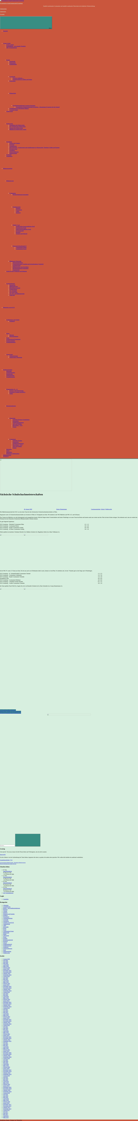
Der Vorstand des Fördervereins (18, 126)
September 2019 (7, 1074)
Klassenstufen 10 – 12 (12, 389)
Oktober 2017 (6, 1107)
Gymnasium (13, 193)
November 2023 (7, 1003)
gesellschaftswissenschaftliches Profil (25, 226)
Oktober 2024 (6, 989)
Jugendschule (16, 270)
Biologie (5, 909)
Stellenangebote (7, 455)
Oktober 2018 (6, 1090)
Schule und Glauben (15, 143)
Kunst (4, 928)
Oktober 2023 (6, 1005)
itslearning (9, 449)
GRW (4, 925)
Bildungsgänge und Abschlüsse (21, 267)
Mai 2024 (5, 995)
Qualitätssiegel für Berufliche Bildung (19, 108)
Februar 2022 (6, 1034)
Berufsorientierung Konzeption (20, 194)
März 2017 (6, 1117)
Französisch (19, 209)
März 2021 (6, 1048)
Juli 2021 (5, 1042)
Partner (14, 427)
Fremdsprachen (17, 207)
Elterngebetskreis (14, 336)
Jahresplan (9, 371)
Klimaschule (13, 93)
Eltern (7, 333)
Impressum (3, 11)
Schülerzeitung (13, 289)
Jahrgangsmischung (18, 262)
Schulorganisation (7, 369)
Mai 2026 (5, 963)
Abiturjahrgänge (14, 356)
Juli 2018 (5, 1094)
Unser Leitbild (10, 44)
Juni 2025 (5, 977)
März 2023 (6, 1015)
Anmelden (5, 899)
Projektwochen (13, 149)
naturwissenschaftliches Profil (23, 229)
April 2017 (6, 1116)
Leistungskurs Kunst (21, 249)
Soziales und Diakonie (21, 233)
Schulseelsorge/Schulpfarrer (13, 339)
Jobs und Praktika (17, 424)
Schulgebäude (13, 64)
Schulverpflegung (14, 152)
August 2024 (6, 992)
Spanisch (18, 212)
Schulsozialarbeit (10, 340)
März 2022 (6, 1032)
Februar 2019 (6, 1084)
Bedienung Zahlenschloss (12, 453)
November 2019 (7, 1071)
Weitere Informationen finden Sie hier (8, 863)
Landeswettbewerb (7, 710)
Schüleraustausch (7, 944)
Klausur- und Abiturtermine (16, 390)
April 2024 (6, 996)
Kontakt (2, 14)
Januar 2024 (6, 1001)
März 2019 (6, 1083)
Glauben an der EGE (8, 922)
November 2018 (7, 1088)
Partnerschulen (13, 153)
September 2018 (7, 1091)
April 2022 (6, 1031)
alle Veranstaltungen (8, 893)
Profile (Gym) (16, 225)
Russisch (18, 232)
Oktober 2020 (6, 1055)
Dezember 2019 (7, 1070)
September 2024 (7, 990)
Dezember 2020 (7, 1052)
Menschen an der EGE (9, 307)
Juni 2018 (5, 1096)
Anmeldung (9, 156)
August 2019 (6, 1075)
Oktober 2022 (6, 1022)
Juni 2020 (5, 1061)
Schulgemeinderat (10, 342)
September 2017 (7, 1109)
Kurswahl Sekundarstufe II (19, 246)
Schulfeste (12, 150)
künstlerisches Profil (21, 228)
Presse (4, 937)
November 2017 (7, 1106)
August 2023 (6, 1008)
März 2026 (6, 966)
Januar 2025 (6, 985)
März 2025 (6, 982)
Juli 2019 (5, 1077)
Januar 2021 (6, 1051)
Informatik (5, 927)
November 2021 (7, 1038)
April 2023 (6, 1013)
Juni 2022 (5, 1028)
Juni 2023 (5, 1011)
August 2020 (6, 1058)
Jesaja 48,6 (3, 854)
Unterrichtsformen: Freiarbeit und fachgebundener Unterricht (28, 264)
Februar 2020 (6, 1067)
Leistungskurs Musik (21, 247)
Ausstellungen (13, 146)
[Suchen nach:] (7, 845)
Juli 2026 (5, 960)
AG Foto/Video (13, 292)
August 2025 (6, 976)
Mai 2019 (5, 1080)
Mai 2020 (5, 1062)
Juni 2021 (5, 1044)
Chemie (5, 911)
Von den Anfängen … (18, 78)
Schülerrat (12, 321)
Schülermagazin (7, 945)
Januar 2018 (6, 1103)
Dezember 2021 (7, 1037)
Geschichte (12, 76)
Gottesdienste (6, 924)
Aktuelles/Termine (17, 440)
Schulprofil (12, 61)
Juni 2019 (5, 1078)
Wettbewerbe (108, 509)
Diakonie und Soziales (9, 914)
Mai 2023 (5, 1012)
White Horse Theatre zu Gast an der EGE (10, 711)
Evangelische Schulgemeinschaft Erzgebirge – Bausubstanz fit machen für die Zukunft (38, 107)
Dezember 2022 (7, 1019)
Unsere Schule (7, 43)
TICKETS (6, 456)
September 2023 (7, 1006)
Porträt (8, 60)
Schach (103, 509)
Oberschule (12, 418)
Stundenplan (9, 374)
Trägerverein (9, 111)
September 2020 (7, 1057)
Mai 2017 (5, 1114)
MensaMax (9, 452)
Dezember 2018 (7, 1087)
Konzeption (12, 81)
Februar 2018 (6, 1101)
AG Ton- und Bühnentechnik (17, 293)
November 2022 (7, 1021)
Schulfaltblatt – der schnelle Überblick (16, 46)
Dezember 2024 (7, 986)
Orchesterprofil (20, 230)
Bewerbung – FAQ (18, 425)
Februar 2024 (6, 999)
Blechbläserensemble (15, 288)
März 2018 (6, 1100)
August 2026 (6, 959)
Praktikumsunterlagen (18, 422)
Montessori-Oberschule (15, 261)
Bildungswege (10, 181)
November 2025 (7, 972)
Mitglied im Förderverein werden (18, 129)
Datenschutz (3, 9)
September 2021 (7, 1041)
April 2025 (6, 980)
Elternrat (12, 335)
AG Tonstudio (13, 290)
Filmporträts (13, 63)
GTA (1, 710)
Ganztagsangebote (95, 509)
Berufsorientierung (11, 406)
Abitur (11, 393)
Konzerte (12, 144)
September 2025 (7, 975)
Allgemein (5, 905)
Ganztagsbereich (10, 283)
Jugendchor (12, 285)
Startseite (5, 31)
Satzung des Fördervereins (16, 128)
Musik (4, 934)
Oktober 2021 (6, 1039)
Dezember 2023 (7, 1002)
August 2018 (6, 1093)
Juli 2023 (5, 1009)
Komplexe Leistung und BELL (17, 392)
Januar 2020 (6, 1068)
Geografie (5, 919)
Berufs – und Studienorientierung (11, 908)
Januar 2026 (6, 969)
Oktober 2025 (6, 973)
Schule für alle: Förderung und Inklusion (16, 271)
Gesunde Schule (14, 110)
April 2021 (6, 1047)
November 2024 (7, 988)
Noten (8, 450)
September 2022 (7, 1024)
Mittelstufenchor (14, 286)
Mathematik (6, 932)
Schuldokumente (10, 377)
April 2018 (6, 1098)
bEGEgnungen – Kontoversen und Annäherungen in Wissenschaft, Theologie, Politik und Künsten (34, 147)
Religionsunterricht (8, 940)
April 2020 (6, 1064)
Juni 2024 (5, 993)
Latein (17, 211)
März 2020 (6, 1065)
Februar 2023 (6, 1016)
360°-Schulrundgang (11, 47)
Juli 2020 (5, 1060)
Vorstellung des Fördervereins (17, 125)
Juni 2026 (5, 962)
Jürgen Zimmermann (61, 509)
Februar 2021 (6, 1049)
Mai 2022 (5, 1029)
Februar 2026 (6, 967)
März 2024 (6, 998)
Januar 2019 (6, 1086)
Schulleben (9, 141)
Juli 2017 (5, 1111)
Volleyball (12, 295)
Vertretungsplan (10, 375)
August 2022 (6, 1025)
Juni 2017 (5, 1113)
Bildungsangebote (7, 168)
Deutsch (5, 912)
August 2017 (6, 1110)
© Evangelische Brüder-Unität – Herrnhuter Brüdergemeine (13, 862)
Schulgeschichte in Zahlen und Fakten (22, 79)
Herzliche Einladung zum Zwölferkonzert (10, 713)
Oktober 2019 (6, 1073)
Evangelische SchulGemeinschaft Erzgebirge (11, 3)
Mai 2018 (5, 1097)
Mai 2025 (5, 979)
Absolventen (9, 354)
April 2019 (6, 1081)
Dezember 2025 (7, 970)
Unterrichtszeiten (10, 372)
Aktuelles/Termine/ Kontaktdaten (21, 419)
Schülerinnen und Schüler (12, 319)
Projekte (5, 938)
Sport (4, 950)
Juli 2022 (5, 1026)
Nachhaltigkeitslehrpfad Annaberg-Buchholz (24, 105)
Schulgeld (8, 154)
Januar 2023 (6, 1018)
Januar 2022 (6, 1035)
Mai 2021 (5, 1045)
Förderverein (9, 123)
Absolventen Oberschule (16, 357)
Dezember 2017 (7, 1104)
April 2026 (6, 964)
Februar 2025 (6, 983)
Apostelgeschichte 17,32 (6, 860)
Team (7, 338)
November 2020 (7, 1054)
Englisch (18, 208)
